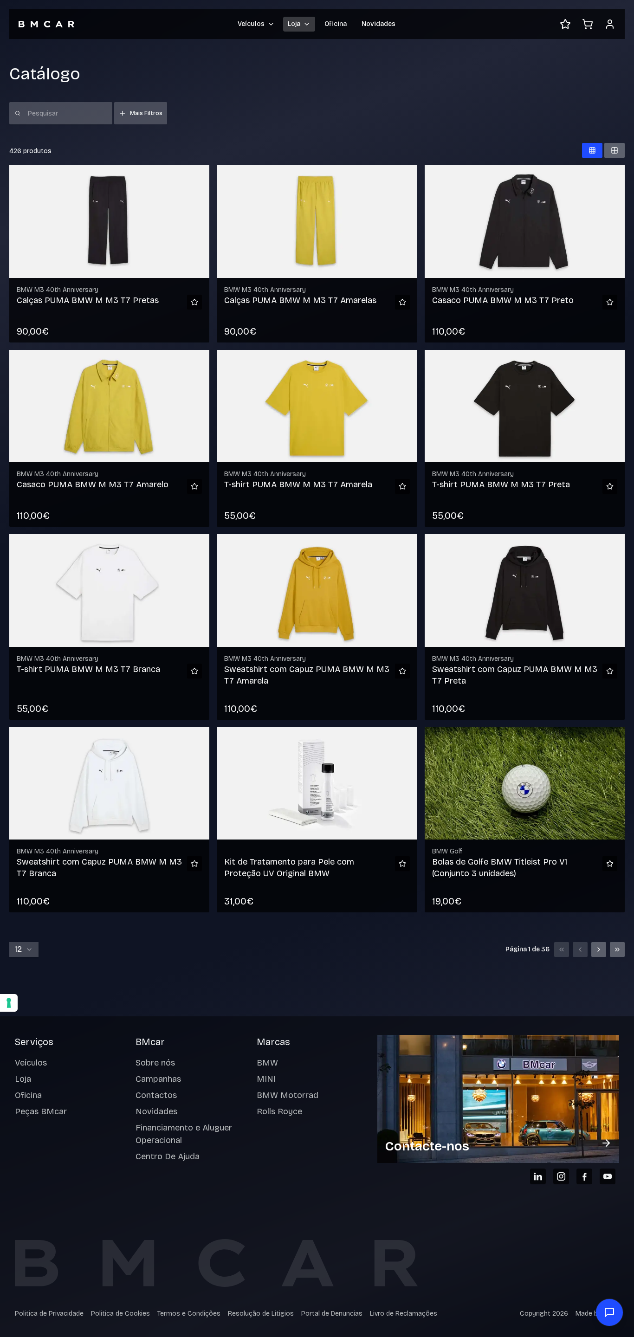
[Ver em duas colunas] (614, 150)
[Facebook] (584, 1176)
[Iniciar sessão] (609, 24)
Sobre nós (155, 1063)
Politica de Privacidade (49, 1314)
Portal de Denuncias (331, 1314)
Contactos (156, 1095)
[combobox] (24, 949)
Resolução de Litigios (261, 1314)
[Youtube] (607, 1176)
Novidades (378, 24)
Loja (23, 1079)
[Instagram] (561, 1176)
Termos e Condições (188, 1314)
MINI (266, 1079)
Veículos (31, 1063)
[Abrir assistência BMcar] (609, 1312)
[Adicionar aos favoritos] (194, 302)
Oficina (335, 24)
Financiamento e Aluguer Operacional (184, 1134)
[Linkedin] (538, 1176)
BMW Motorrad (287, 1095)
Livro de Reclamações (403, 1314)
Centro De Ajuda (168, 1156)
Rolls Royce (279, 1111)
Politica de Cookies (120, 1314)
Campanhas (158, 1079)
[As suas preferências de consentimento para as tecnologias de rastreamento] (9, 1003)
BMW (267, 1063)
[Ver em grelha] (592, 150)
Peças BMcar (41, 1111)
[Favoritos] (565, 24)
